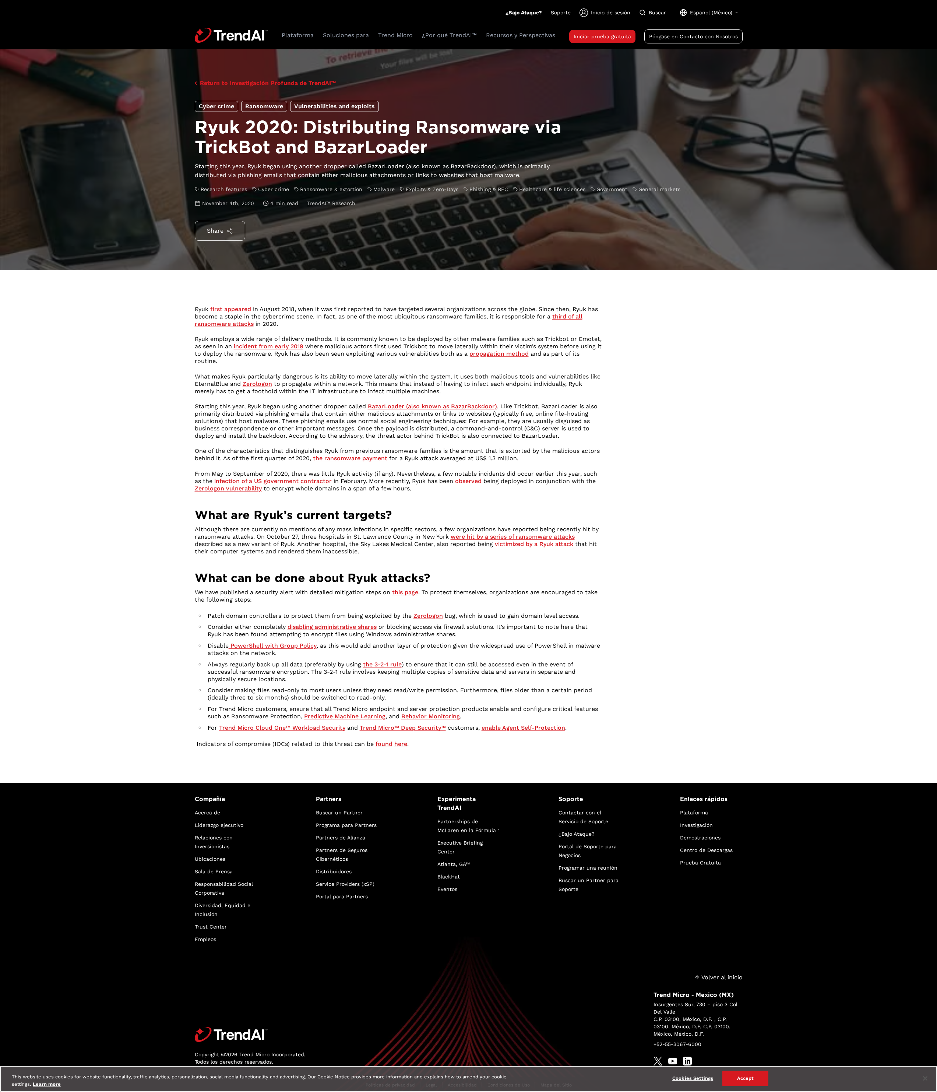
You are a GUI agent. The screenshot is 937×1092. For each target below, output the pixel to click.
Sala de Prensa (214, 871)
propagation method (499, 353)
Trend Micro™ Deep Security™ (403, 727)
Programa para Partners (346, 825)
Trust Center (211, 927)
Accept (745, 1078)
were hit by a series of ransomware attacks (513, 536)
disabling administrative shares (332, 626)
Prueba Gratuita (700, 863)
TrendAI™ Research (331, 203)
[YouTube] (672, 1061)
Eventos (447, 889)
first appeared (230, 309)
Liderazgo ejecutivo (219, 825)
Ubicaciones (210, 859)
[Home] (250, 1034)
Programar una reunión (588, 868)
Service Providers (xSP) (345, 884)
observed (468, 481)
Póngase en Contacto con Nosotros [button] (693, 36)
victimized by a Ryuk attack (534, 543)
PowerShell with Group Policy (273, 645)
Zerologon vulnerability (228, 488)
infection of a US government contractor (273, 481)
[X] (658, 1061)
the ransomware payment (350, 458)
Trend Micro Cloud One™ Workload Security (282, 727)
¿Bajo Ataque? (524, 12)
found (384, 743)
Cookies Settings (692, 1078)
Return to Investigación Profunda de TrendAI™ (268, 83)
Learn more (47, 1084)
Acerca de (207, 813)
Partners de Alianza (340, 838)
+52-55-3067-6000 (677, 1044)
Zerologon (257, 383)
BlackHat (448, 877)
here (400, 743)
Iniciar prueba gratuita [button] (602, 36)
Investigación (696, 825)
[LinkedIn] (687, 1061)
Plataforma (694, 813)
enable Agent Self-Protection (523, 727)
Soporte (561, 12)
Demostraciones (700, 838)
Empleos (205, 939)
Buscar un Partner (339, 813)
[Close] (925, 1078)
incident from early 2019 (268, 346)
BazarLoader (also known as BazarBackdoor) (432, 406)
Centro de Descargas (706, 850)
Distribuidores (334, 871)
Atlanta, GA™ (453, 864)
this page (405, 592)
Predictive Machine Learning (344, 716)
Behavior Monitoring (430, 716)
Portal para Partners (342, 896)
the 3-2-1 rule (382, 664)
